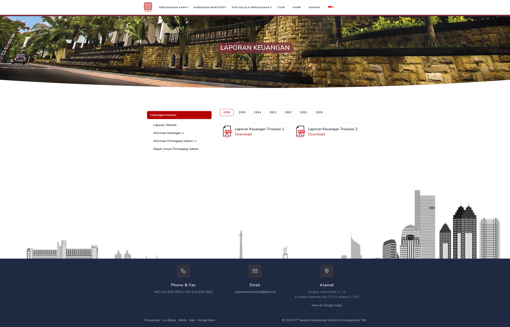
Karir (297, 7)
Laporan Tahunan (165, 125)
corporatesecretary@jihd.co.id (255, 292)
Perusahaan (152, 320)
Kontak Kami (206, 320)
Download (243, 134)
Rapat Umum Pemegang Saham (176, 149)
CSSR (281, 7)
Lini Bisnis (169, 320)
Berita (182, 320)
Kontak (314, 7)
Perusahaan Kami (172, 7)
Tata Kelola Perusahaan (251, 7)
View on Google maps (326, 305)
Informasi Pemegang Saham (173, 141)
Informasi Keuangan (167, 133)
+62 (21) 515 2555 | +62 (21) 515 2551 (183, 292)
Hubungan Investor (209, 7)
